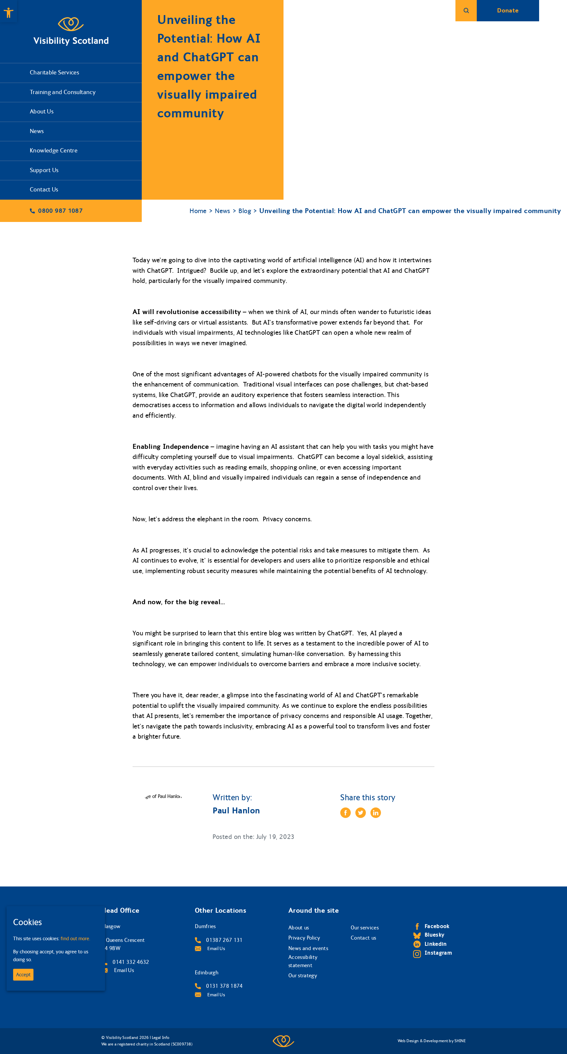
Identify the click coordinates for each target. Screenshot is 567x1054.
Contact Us (44, 189)
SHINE (460, 1041)
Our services (365, 928)
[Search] (466, 10)
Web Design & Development (423, 1041)
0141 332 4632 (131, 962)
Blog (245, 211)
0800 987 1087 (60, 210)
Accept (23, 975)
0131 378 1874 (224, 986)
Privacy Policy (304, 938)
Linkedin (436, 944)
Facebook (437, 926)
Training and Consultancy (62, 92)
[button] (8, 11)
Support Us (44, 170)
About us (298, 928)
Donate (507, 10)
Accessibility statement (302, 961)
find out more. (75, 939)
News (37, 131)
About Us (41, 111)
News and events (308, 948)
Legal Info (160, 1037)
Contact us (363, 938)
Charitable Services (54, 72)
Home (198, 211)
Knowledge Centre (53, 150)
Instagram (438, 953)
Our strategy (302, 975)
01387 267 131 (224, 940)
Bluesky (434, 935)
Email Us (123, 970)
